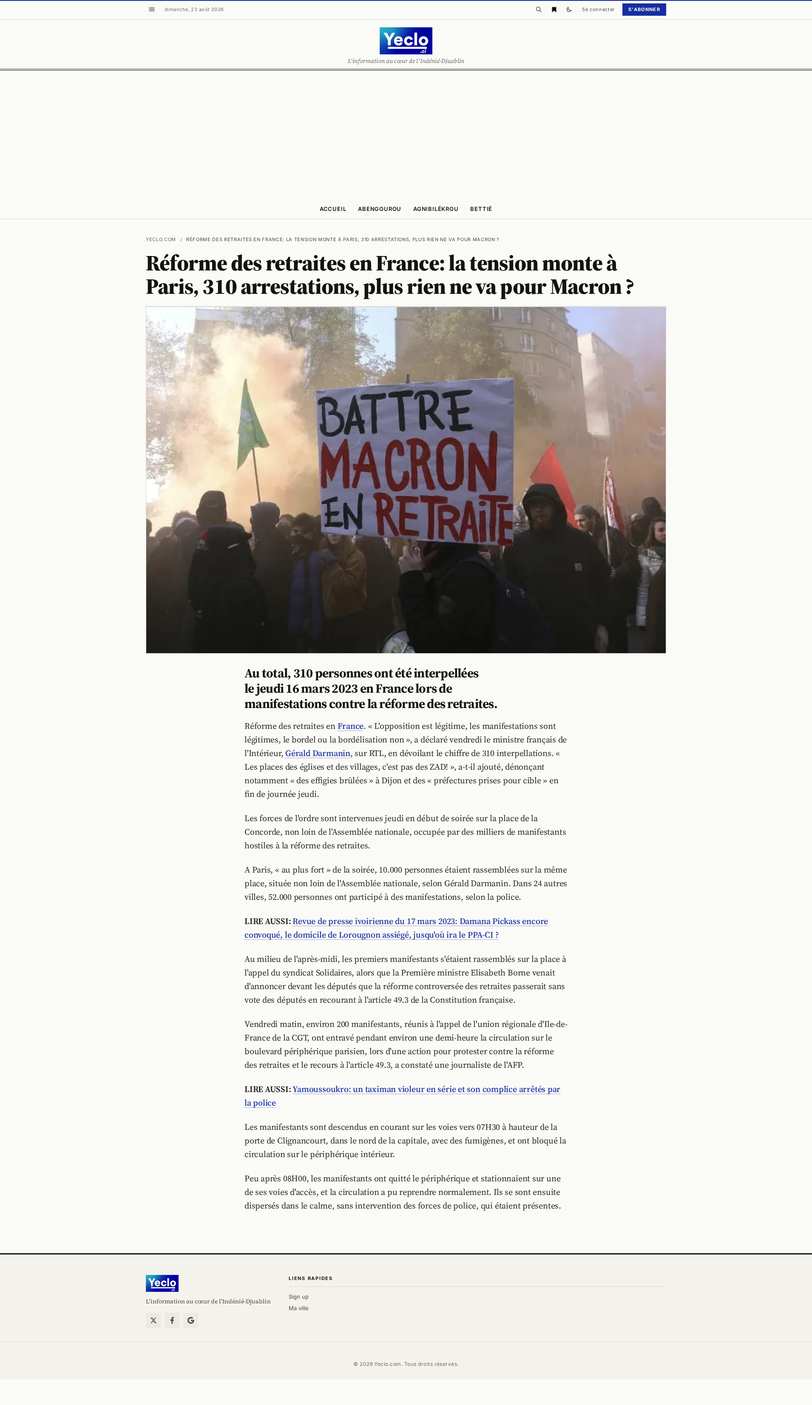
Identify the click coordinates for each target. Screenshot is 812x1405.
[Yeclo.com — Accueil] (162, 1283)
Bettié (481, 208)
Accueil (333, 208)
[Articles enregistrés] (554, 9)
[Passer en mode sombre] (569, 9)
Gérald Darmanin (317, 753)
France (351, 726)
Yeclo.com (161, 239)
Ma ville (299, 1308)
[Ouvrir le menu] (152, 9)
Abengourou (379, 208)
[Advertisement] (406, 134)
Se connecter (598, 9)
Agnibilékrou (435, 208)
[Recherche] (539, 9)
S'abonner (644, 9)
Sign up (299, 1296)
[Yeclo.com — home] (406, 40)
